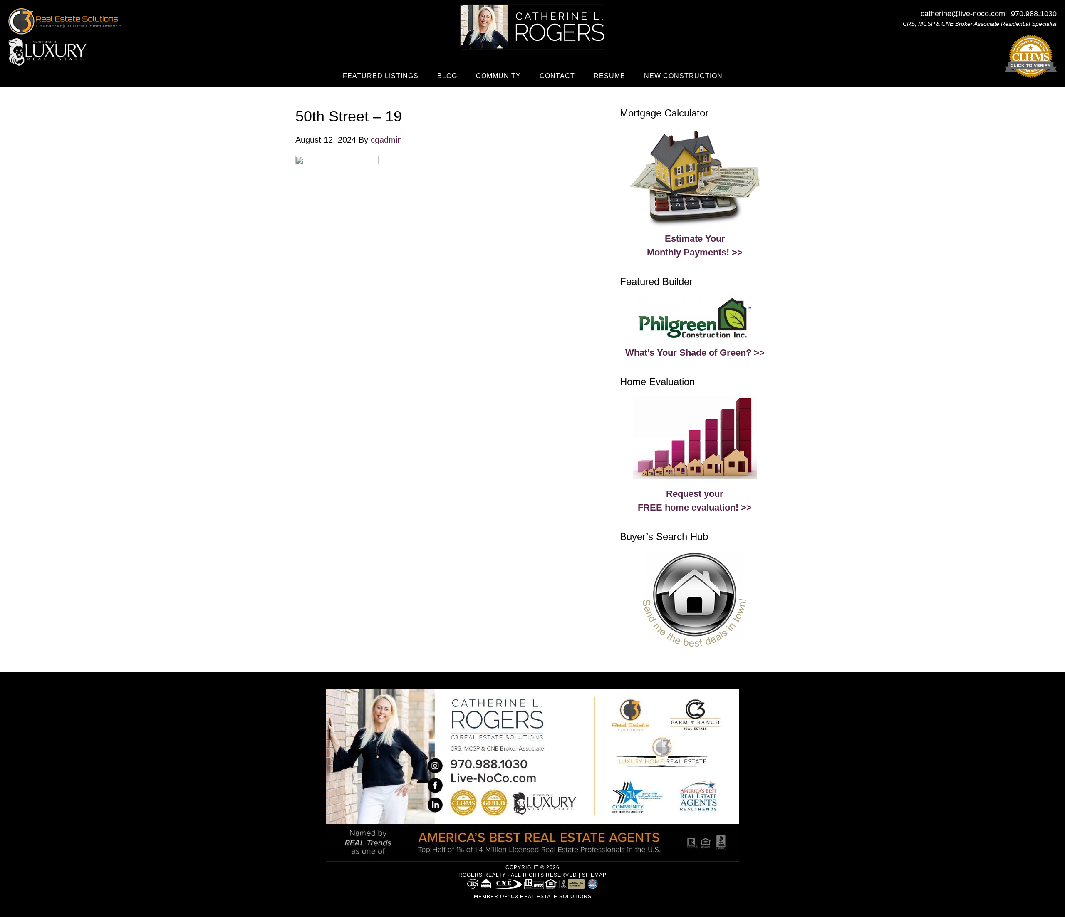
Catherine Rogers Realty (532, 27)
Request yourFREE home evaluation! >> (695, 500)
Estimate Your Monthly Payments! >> (695, 245)
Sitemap (594, 875)
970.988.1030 (1034, 14)
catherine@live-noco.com (963, 14)
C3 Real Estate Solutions (551, 897)
